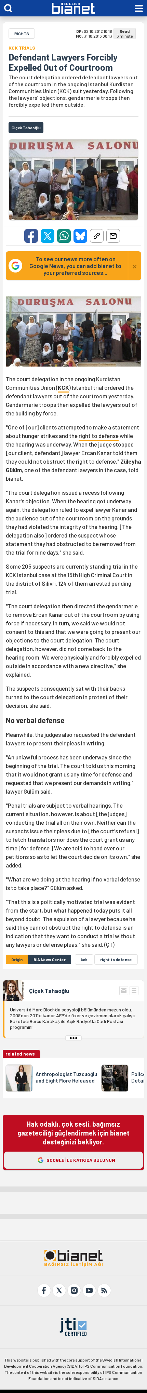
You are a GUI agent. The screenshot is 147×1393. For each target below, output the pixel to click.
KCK (63, 387)
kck (84, 959)
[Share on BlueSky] (80, 236)
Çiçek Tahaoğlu (49, 990)
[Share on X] (47, 236)
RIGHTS (21, 33)
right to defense (99, 435)
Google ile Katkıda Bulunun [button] (80, 1160)
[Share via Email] (113, 236)
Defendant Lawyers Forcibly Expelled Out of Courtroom (63, 62)
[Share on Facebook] (31, 236)
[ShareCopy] (97, 236)
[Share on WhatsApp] (64, 236)
